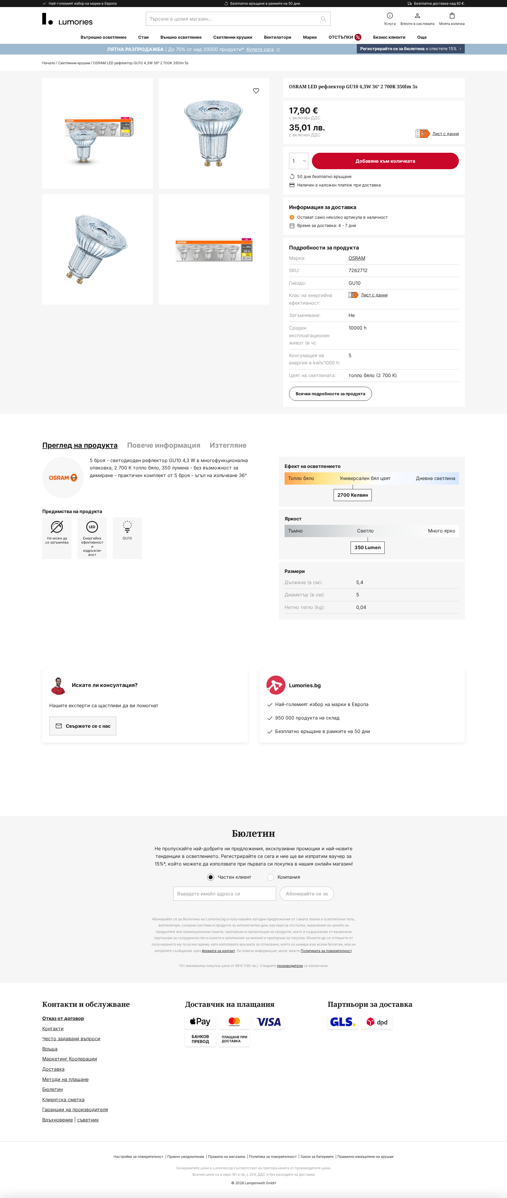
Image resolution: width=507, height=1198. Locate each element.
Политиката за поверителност (326, 950)
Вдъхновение (57, 1119)
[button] (97, 249)
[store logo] (67, 19)
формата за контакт (218, 950)
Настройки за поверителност (138, 1156)
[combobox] (238, 19)
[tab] (80, 445)
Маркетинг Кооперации (69, 1059)
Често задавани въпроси (71, 1038)
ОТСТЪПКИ (341, 37)
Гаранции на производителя (75, 1109)
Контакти (53, 1028)
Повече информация (163, 445)
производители (290, 965)
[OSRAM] (63, 477)
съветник (88, 1119)
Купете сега (260, 49)
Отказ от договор (63, 1018)
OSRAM (357, 258)
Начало (48, 62)
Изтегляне (228, 445)
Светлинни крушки (74, 62)
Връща (50, 1049)
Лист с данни (445, 133)
